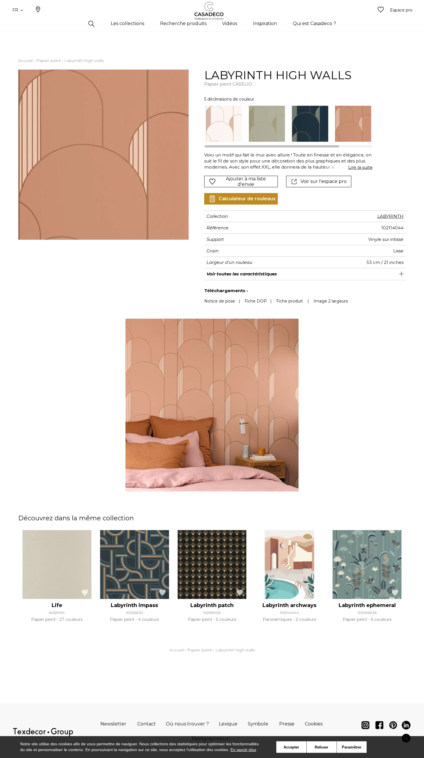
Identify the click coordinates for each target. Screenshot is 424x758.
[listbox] (285, 124)
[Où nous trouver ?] (38, 10)
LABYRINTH (390, 216)
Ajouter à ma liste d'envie (246, 181)
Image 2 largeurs (331, 301)
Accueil (25, 60)
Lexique (228, 724)
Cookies (313, 724)
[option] (224, 124)
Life (57, 605)
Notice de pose (219, 301)
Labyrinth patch (212, 605)
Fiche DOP (256, 301)
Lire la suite (360, 167)
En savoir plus (243, 749)
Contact (146, 724)
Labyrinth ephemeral (367, 605)
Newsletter (113, 724)
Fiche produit (289, 301)
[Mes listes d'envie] (380, 10)
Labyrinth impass (134, 605)
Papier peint (48, 60)
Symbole (258, 724)
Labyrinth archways (289, 605)
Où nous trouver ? (187, 724)
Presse (286, 724)
